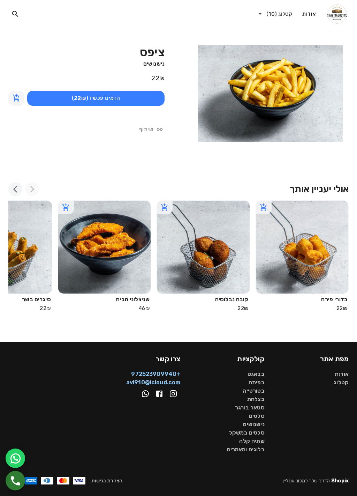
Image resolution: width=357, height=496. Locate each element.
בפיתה (257, 382)
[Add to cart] (16, 98)
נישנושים (154, 63)
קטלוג (341, 382)
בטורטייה (253, 390)
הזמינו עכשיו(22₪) (96, 98)
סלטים (257, 416)
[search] (15, 14)
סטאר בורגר (250, 407)
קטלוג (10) (279, 14)
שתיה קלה (251, 441)
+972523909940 (155, 374)
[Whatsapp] (145, 394)
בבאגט (256, 374)
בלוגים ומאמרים (246, 449)
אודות (309, 14)
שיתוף (146, 129)
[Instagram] (173, 394)
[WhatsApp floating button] (15, 458)
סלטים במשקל (247, 432)
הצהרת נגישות (106, 481)
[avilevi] (337, 14)
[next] (15, 189)
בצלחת (256, 399)
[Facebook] (159, 394)
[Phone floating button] (15, 480)
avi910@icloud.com (153, 382)
